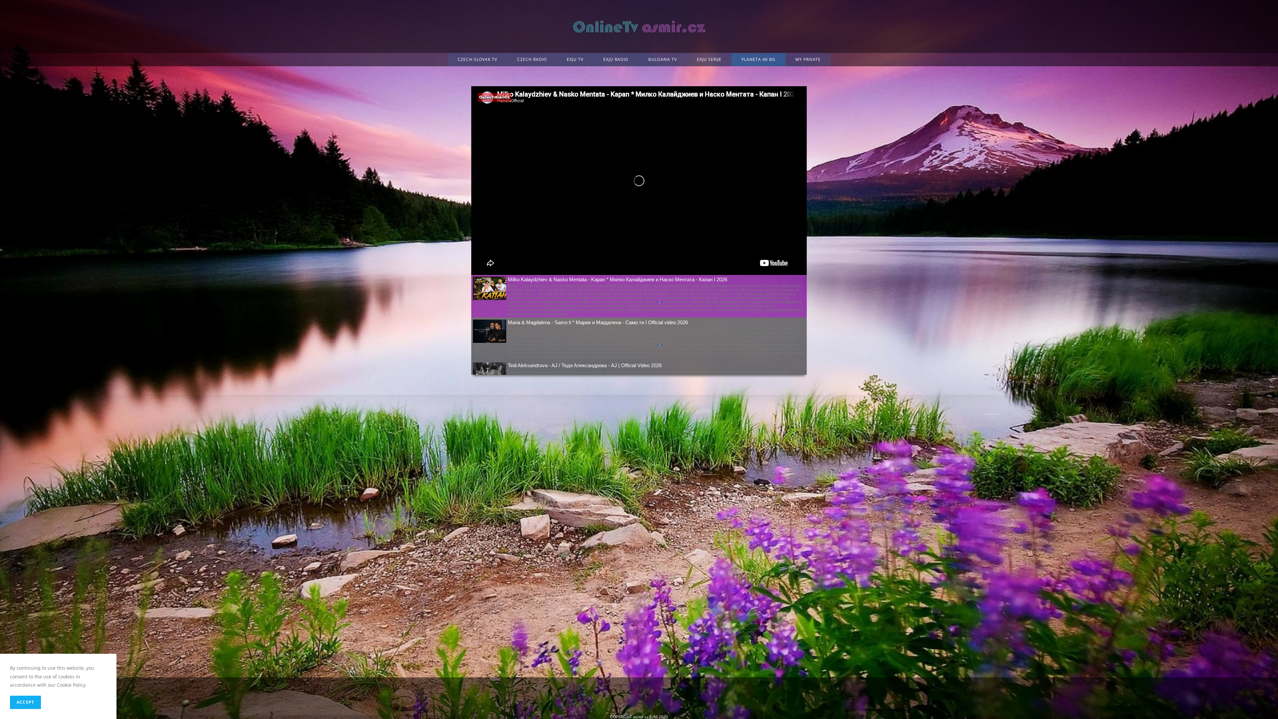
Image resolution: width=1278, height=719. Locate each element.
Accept (25, 702)
